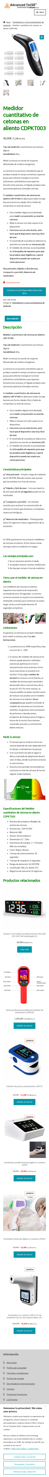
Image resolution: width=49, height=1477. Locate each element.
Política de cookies (15, 1378)
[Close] (46, 1406)
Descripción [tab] (13, 318)
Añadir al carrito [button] (24, 1025)
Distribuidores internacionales (21, 1383)
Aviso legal (12, 1362)
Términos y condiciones (17, 1373)
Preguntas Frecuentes (17, 1394)
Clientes (10, 1389)
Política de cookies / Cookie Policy (25, 1448)
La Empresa (12, 1399)
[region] (24, 1440)
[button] (42, 37)
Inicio (8, 22)
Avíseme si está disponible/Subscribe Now (24, 292)
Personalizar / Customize (24, 1464)
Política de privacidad (16, 1367)
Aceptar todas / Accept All (24, 1457)
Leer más (24, 949)
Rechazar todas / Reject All (25, 1471)
